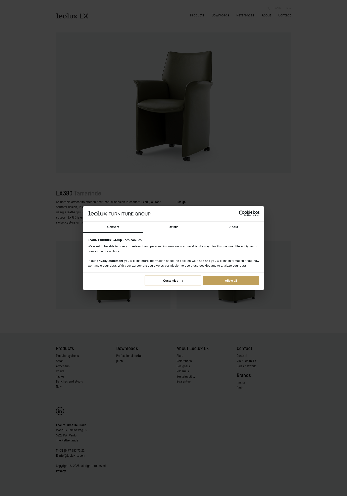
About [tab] (233, 226)
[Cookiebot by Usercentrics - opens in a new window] (241, 214)
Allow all (231, 280)
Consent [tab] (113, 226)
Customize (170, 280)
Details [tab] (174, 226)
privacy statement (110, 260)
